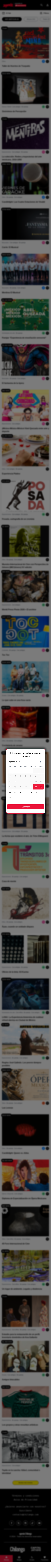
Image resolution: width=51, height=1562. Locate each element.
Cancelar (26, 807)
